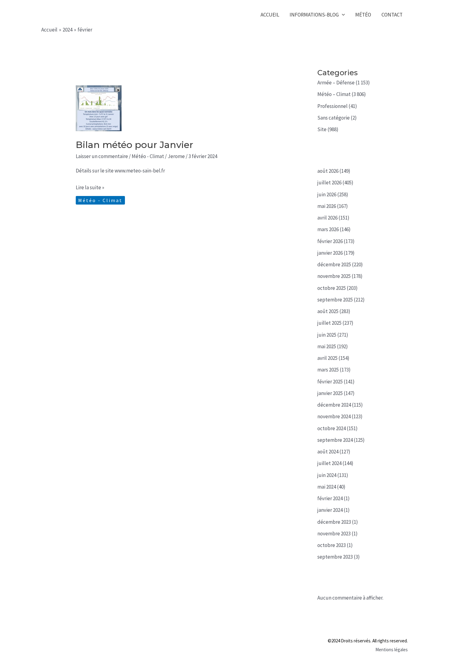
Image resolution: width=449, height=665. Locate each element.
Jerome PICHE (80, 14)
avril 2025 (327, 358)
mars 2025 (328, 369)
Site (322, 129)
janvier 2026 (330, 252)
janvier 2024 (330, 510)
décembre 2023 (334, 522)
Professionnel (332, 106)
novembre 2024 (334, 416)
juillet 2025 (329, 323)
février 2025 (330, 381)
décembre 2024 (334, 404)
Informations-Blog (314, 14)
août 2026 (327, 171)
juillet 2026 (329, 182)
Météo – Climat (334, 94)
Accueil (270, 14)
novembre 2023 (334, 533)
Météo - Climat (148, 156)
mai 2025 (326, 346)
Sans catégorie (333, 117)
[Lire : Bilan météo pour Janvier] (99, 107)
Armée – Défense (336, 82)
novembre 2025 (334, 276)
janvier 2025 (330, 393)
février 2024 (330, 498)
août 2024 (327, 451)
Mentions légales (391, 649)
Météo (363, 14)
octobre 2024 (331, 428)
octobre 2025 (331, 288)
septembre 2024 (335, 440)
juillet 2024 (329, 463)
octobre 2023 (331, 545)
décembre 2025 (334, 264)
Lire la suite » (90, 188)
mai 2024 (326, 486)
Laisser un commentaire (102, 156)
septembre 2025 (335, 299)
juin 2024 (326, 475)
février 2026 (330, 241)
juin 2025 (326, 334)
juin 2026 (326, 194)
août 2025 (327, 311)
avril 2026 (327, 217)
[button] (342, 14)
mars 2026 (328, 229)
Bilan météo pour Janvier (134, 144)
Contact (392, 14)
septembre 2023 (335, 556)
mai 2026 (326, 206)
